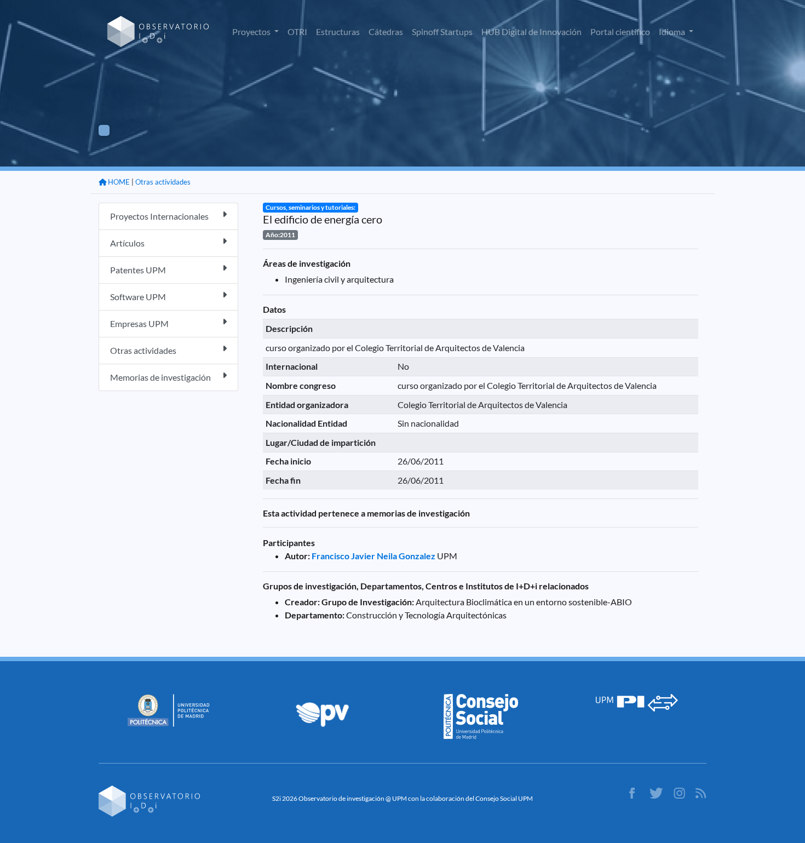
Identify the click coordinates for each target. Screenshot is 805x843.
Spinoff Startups (442, 31)
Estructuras (338, 31)
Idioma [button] (673, 31)
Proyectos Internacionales (159, 216)
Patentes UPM (138, 270)
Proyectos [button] (252, 31)
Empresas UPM (139, 323)
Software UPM (138, 296)
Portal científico (620, 31)
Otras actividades (163, 181)
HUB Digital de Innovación (531, 31)
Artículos (127, 243)
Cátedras (386, 31)
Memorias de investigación (160, 377)
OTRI (297, 31)
